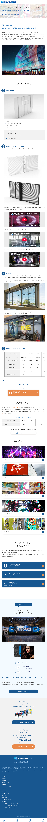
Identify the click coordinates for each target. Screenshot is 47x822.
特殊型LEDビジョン (8, 809)
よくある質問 (4, 795)
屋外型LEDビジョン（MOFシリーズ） (12, 805)
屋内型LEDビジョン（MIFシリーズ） (12, 803)
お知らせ (4, 791)
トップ (3, 776)
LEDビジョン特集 (5, 793)
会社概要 (4, 778)
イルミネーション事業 (6, 786)
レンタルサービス (5, 782)
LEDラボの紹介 (5, 784)
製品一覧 (4, 801)
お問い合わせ (4, 797)
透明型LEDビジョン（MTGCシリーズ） (12, 807)
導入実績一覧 (4, 788)
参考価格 (4, 780)
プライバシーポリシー (6, 799)
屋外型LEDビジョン (16, 407)
